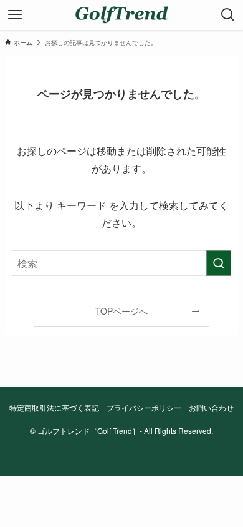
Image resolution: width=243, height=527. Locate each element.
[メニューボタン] (15, 15)
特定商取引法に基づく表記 (54, 408)
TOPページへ (121, 311)
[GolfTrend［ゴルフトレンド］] (121, 15)
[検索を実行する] (218, 263)
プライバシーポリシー (144, 408)
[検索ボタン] (228, 15)
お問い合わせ (211, 408)
